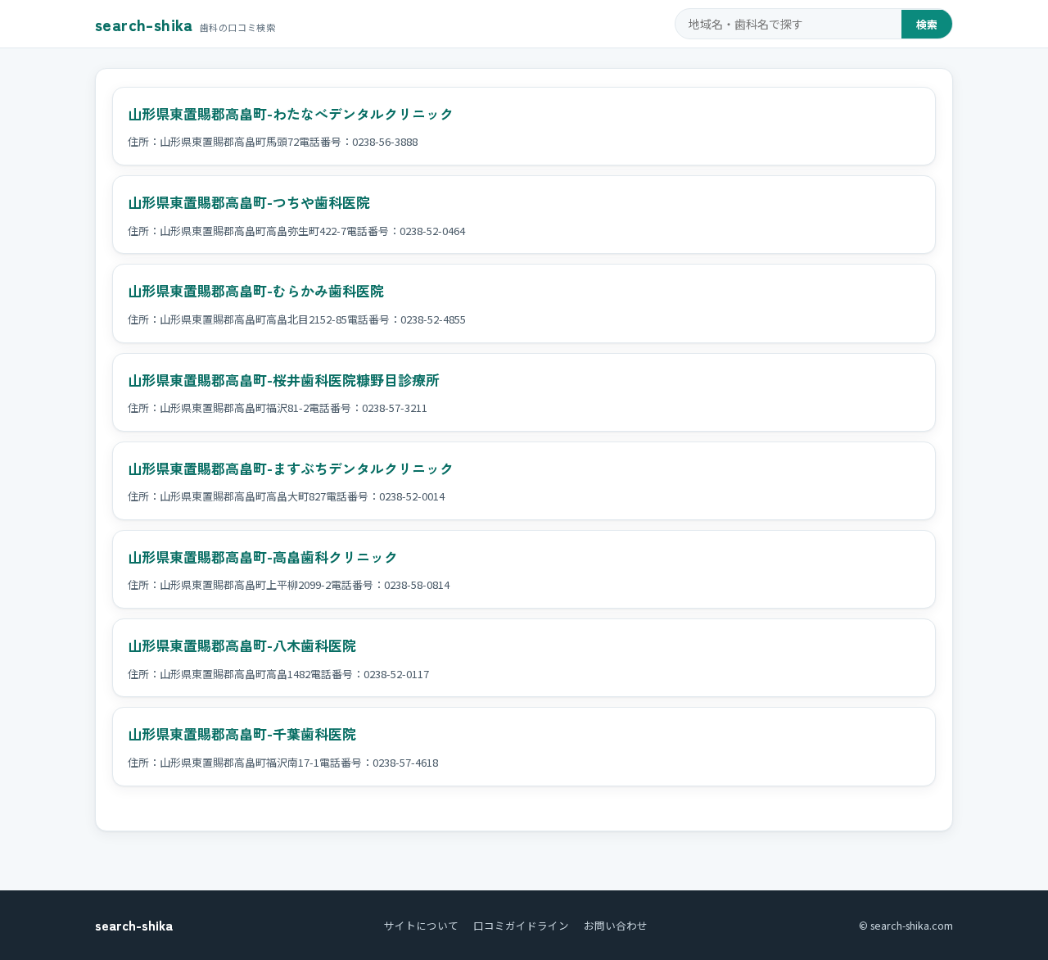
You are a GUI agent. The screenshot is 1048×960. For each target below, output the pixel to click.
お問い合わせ (616, 925)
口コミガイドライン (521, 925)
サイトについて (421, 925)
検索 (926, 24)
